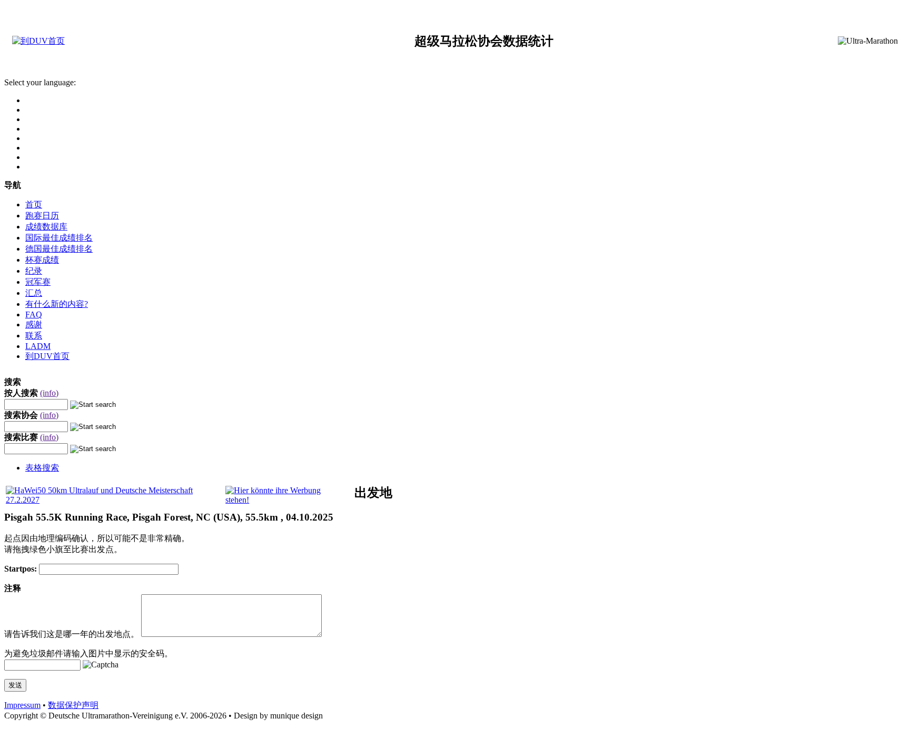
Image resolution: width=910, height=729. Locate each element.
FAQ (33, 314)
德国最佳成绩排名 (59, 248)
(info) (49, 392)
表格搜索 (42, 467)
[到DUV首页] (38, 40)
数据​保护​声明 (73, 705)
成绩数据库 (46, 226)
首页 (33, 204)
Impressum (22, 705)
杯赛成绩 (42, 259)
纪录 (33, 270)
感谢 (33, 324)
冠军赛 (38, 281)
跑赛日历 (42, 215)
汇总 (33, 292)
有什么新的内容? (56, 303)
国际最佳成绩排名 (59, 237)
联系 (33, 335)
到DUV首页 (47, 356)
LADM (38, 346)
